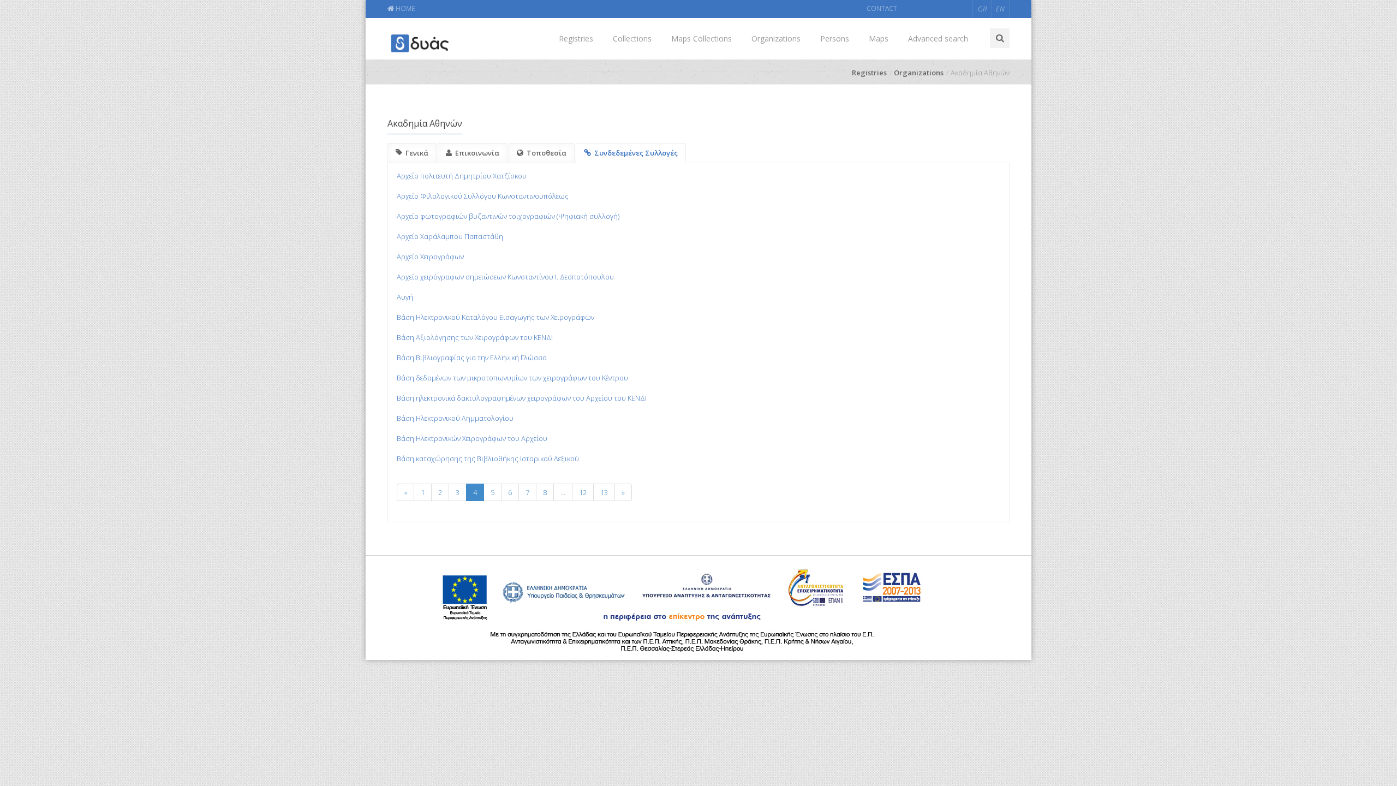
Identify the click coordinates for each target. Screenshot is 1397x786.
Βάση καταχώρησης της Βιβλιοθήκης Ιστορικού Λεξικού (488, 458)
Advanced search (938, 38)
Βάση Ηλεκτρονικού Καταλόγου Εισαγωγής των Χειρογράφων (495, 317)
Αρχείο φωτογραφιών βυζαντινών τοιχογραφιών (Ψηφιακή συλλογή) (508, 216)
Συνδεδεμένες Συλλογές (636, 153)
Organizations (776, 38)
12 (583, 492)
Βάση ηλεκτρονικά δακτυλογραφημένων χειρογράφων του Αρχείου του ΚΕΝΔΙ (522, 398)
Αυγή (405, 297)
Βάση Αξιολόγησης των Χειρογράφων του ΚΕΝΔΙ (475, 337)
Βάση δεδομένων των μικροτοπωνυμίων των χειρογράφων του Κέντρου (512, 378)
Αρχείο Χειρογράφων (430, 256)
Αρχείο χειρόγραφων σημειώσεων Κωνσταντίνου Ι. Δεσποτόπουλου (505, 277)
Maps (878, 38)
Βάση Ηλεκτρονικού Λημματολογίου (455, 418)
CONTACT (882, 8)
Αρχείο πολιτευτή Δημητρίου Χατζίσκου (462, 176)
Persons (834, 38)
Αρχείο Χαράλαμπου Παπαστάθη (450, 236)
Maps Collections (701, 38)
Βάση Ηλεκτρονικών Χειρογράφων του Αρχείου (472, 438)
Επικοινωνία (477, 153)
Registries (576, 38)
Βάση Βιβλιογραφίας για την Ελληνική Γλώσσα (472, 357)
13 (604, 492)
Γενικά (416, 153)
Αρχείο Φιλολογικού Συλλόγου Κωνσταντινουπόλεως (483, 196)
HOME (404, 8)
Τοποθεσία (546, 153)
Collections (632, 38)
